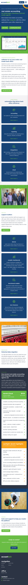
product (3, 563)
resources (10, 563)
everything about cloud (15, 27)
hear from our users (7, 90)
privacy (3, 567)
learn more (5, 27)
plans (2, 565)
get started (14, 547)
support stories (6, 230)
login (22, 2)
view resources (6, 530)
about (9, 565)
